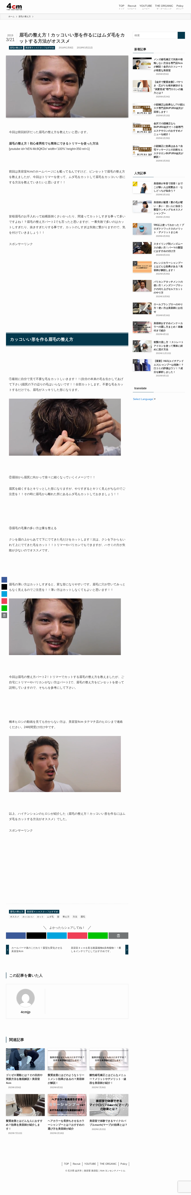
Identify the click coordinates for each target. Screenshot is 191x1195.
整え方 (66, 916)
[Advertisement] (67, 279)
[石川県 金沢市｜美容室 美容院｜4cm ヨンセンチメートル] (14, 6)
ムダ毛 (50, 916)
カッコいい (28, 916)
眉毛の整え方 (16, 48)
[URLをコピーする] (118, 935)
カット (40, 916)
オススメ (14, 916)
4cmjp (25, 1012)
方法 (75, 916)
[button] (16, 935)
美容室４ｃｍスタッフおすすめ (39, 48)
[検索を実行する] (181, 35)
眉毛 (83, 916)
